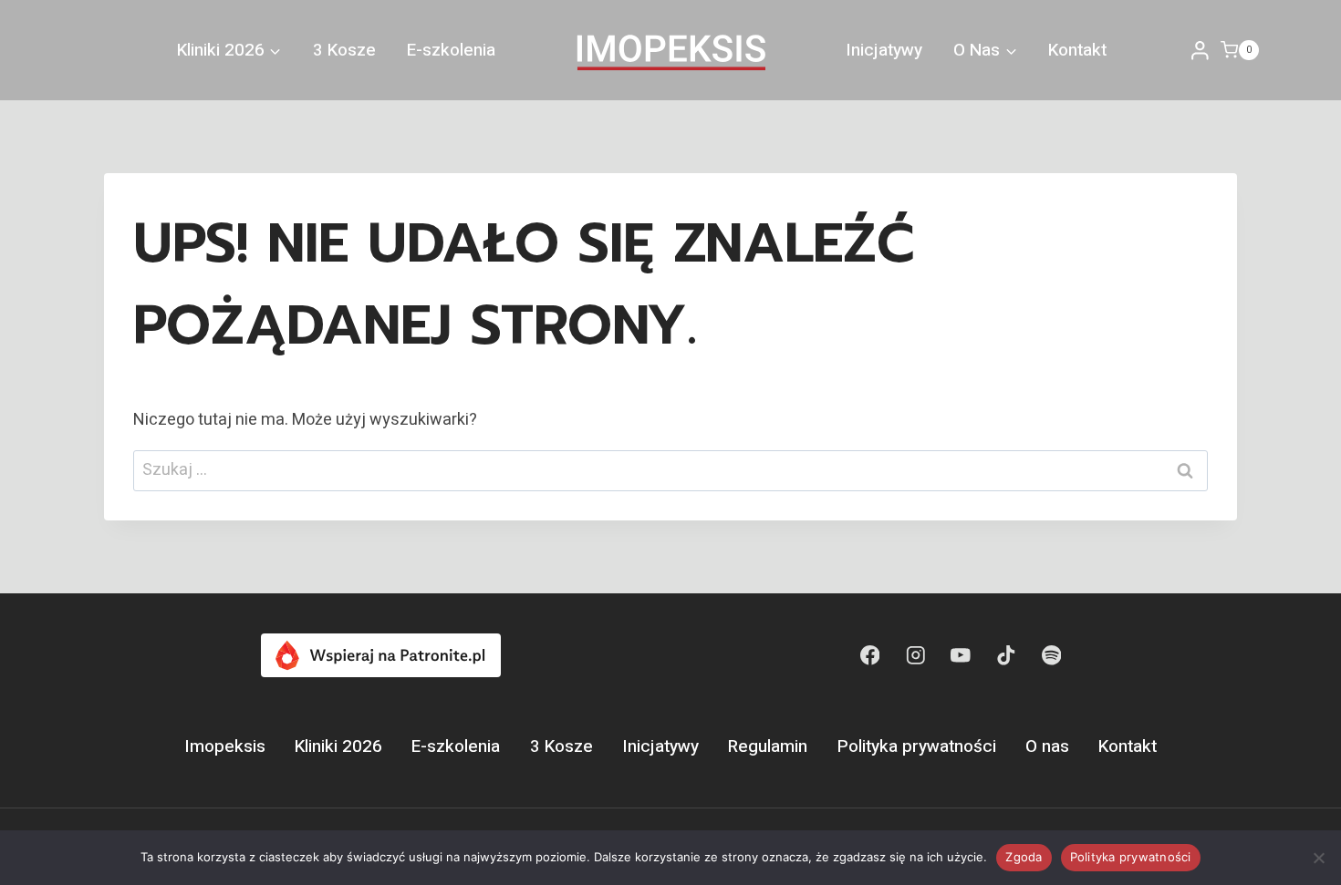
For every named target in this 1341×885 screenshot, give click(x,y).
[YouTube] (960, 654)
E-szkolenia (451, 50)
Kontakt (1077, 50)
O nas (1047, 746)
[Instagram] (915, 654)
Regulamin (767, 746)
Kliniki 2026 (338, 746)
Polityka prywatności (916, 746)
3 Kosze (344, 50)
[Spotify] (1051, 654)
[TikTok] (1005, 654)
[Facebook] (869, 654)
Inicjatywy (884, 50)
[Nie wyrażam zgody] (1318, 858)
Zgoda (1023, 856)
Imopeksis (224, 746)
